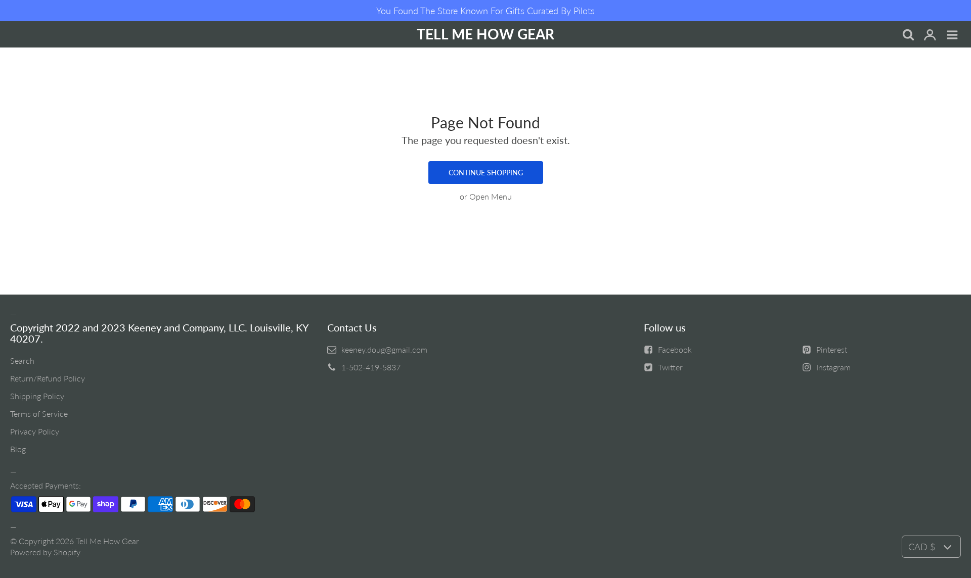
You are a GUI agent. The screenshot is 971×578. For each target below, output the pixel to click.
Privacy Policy (34, 431)
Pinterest (831, 349)
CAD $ (921, 546)
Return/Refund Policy (47, 378)
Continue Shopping (486, 172)
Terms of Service (39, 413)
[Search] (908, 35)
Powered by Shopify (45, 552)
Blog (18, 449)
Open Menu (490, 196)
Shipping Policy (37, 396)
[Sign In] (930, 35)
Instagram (833, 367)
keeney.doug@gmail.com (384, 349)
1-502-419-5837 (371, 367)
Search (22, 360)
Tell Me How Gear (107, 541)
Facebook (675, 349)
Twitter (670, 367)
